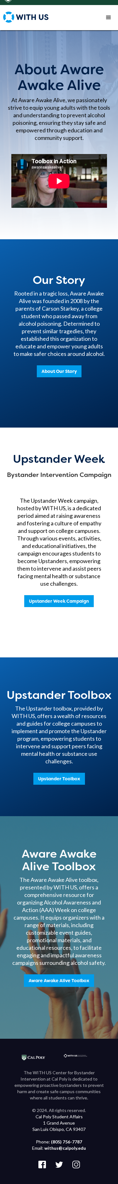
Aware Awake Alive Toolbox (59, 980)
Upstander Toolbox (59, 779)
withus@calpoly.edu (65, 1148)
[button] (108, 17)
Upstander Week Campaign (59, 601)
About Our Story (59, 371)
